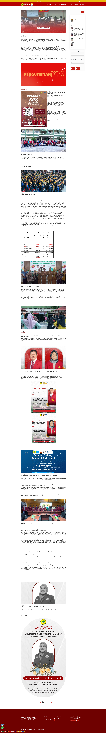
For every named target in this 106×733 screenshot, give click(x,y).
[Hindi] (8, 731)
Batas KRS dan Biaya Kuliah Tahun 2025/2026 (30, 88)
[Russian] (18, 731)
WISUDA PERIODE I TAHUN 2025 (28, 194)
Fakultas (70, 4)
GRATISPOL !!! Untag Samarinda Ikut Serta (30, 286)
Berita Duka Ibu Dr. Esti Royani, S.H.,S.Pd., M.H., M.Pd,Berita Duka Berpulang (37, 606)
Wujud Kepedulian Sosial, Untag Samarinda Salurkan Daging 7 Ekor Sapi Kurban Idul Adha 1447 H (77, 29)
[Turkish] (21, 731)
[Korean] (14, 731)
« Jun (77, 64)
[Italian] (11, 731)
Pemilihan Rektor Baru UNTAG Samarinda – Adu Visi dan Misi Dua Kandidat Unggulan (39, 371)
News (24, 37)
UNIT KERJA (64, 4)
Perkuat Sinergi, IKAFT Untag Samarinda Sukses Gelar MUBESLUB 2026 (79, 34)
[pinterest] (79, 68)
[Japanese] (13, 731)
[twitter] (72, 68)
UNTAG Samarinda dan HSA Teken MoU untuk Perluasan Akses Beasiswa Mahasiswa (39, 523)
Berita (22, 37)
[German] (7, 731)
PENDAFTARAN (57, 4)
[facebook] (74, 68)
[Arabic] (3, 731)
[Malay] (16, 731)
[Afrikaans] (1, 731)
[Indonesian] (10, 731)
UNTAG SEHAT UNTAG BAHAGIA (27, 154)
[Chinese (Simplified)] (4, 731)
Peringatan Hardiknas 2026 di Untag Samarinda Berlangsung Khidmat (79, 39)
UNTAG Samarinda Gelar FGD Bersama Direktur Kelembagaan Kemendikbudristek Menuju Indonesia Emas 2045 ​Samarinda (77, 22)
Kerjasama (82, 4)
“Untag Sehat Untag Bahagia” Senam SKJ (29, 331)
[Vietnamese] (24, 731)
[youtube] (77, 68)
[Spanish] (20, 731)
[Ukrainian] (23, 731)
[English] (6, 731)
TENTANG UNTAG (50, 4)
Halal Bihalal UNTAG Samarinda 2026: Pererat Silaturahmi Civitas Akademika (79, 45)
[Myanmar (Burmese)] (17, 731)
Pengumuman (25, 89)
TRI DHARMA (76, 4)
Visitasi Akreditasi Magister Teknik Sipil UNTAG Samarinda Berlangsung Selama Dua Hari (39, 475)
